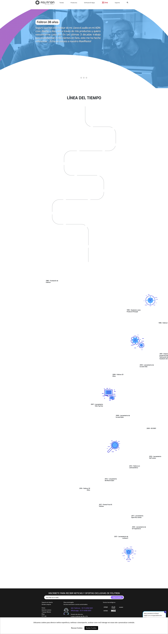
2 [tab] (83, 77)
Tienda (61, 2)
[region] (84, 48)
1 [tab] (81, 77)
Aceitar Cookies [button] (91, 628)
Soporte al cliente (47, 602)
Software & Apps (89, 2)
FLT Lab (44, 616)
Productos (74, 2)
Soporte (117, 2)
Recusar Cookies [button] (76, 628)
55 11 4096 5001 (87, 608)
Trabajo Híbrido (46, 612)
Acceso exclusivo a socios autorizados (76, 604)
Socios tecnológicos (109, 602)
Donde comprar (46, 604)
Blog (43, 614)
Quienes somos (46, 610)
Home (43, 608)
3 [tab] (86, 77)
